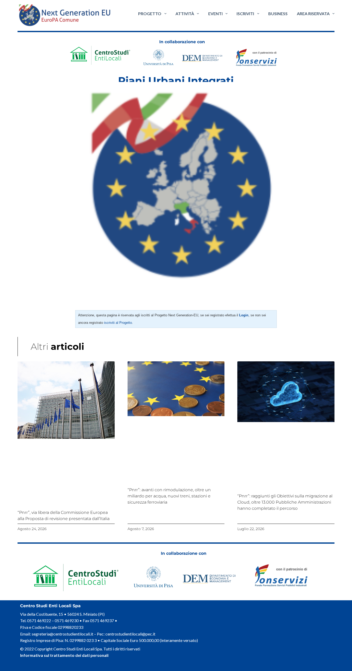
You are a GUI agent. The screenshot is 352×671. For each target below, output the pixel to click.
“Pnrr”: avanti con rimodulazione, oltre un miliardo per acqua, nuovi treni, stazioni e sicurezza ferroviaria (169, 496)
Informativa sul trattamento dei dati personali (64, 655)
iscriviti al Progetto (118, 323)
